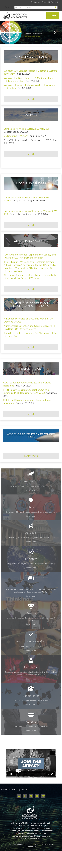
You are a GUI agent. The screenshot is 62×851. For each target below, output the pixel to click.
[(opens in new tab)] (31, 716)
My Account (53, 2)
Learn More (31, 490)
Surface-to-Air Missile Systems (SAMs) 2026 (27, 129)
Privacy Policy (45, 844)
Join (44, 2)
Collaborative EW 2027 (16, 136)
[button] (55, 7)
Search (9, 7)
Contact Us (35, 2)
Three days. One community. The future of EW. (33, 36)
